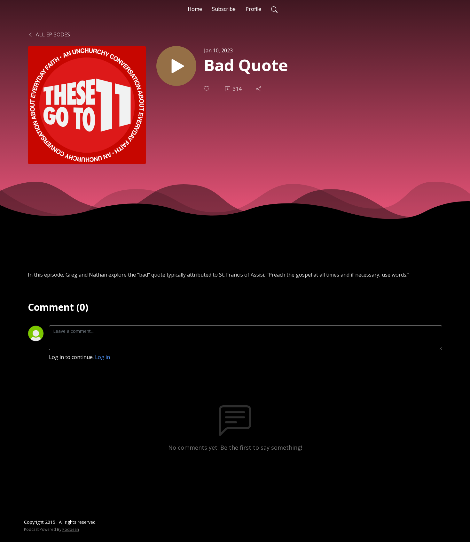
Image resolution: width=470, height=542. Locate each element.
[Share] (259, 89)
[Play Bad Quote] (176, 66)
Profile (253, 8)
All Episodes (52, 34)
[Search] (274, 9)
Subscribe (224, 8)
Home (195, 8)
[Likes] (207, 88)
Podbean (70, 529)
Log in (102, 357)
